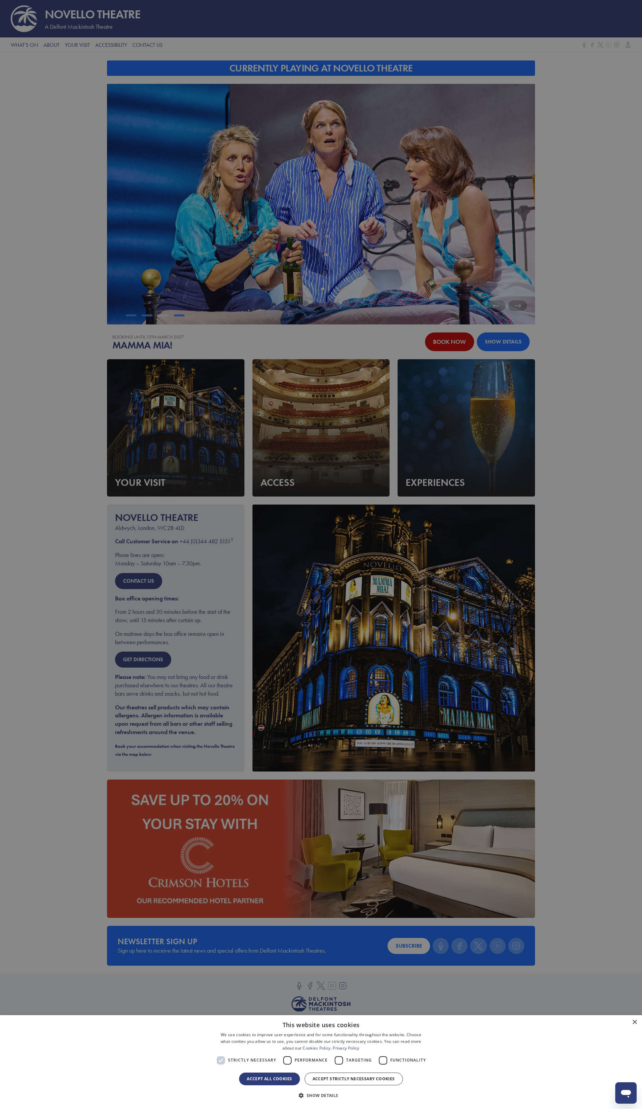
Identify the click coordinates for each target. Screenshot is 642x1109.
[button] (321, 1095)
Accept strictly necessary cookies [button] (354, 1079)
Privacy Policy (346, 1048)
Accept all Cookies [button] (269, 1079)
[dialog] (321, 1062)
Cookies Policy (316, 1048)
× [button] (634, 1022)
